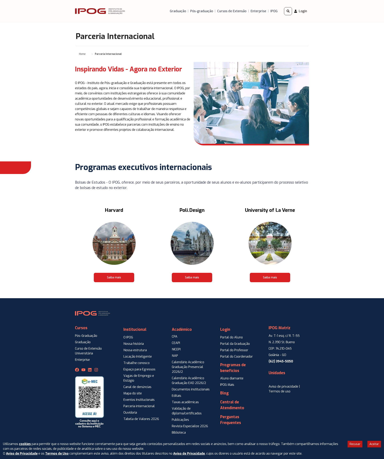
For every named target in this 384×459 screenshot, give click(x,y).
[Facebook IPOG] (77, 370)
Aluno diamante (231, 378)
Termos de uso (279, 391)
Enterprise (82, 360)
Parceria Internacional (108, 54)
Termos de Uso (57, 453)
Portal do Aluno (231, 337)
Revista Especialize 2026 (190, 426)
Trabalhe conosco (136, 363)
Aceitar (374, 444)
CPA (174, 336)
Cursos (81, 327)
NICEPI (176, 349)
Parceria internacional (139, 406)
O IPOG (128, 337)
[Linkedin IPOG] (90, 370)
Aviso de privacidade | (284, 386)
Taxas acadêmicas (185, 402)
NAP (175, 356)
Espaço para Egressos (139, 369)
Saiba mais (114, 277)
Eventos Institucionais (139, 400)
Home (82, 54)
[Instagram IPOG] (96, 370)
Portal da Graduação (235, 344)
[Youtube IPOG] (83, 370)
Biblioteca (179, 432)
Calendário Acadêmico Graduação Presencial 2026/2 (188, 367)
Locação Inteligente (137, 356)
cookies (25, 444)
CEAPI (176, 343)
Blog (224, 393)
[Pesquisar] (288, 11)
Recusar (355, 444)
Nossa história (133, 344)
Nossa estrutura (135, 350)
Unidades (277, 372)
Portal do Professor (234, 350)
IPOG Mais (227, 385)
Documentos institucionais (191, 389)
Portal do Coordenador (236, 356)
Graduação (83, 342)
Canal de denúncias (137, 387)
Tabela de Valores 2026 (141, 419)
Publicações (180, 420)
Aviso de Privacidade (22, 453)
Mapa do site (132, 393)
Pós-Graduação (86, 336)
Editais (176, 396)
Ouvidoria (130, 412)
